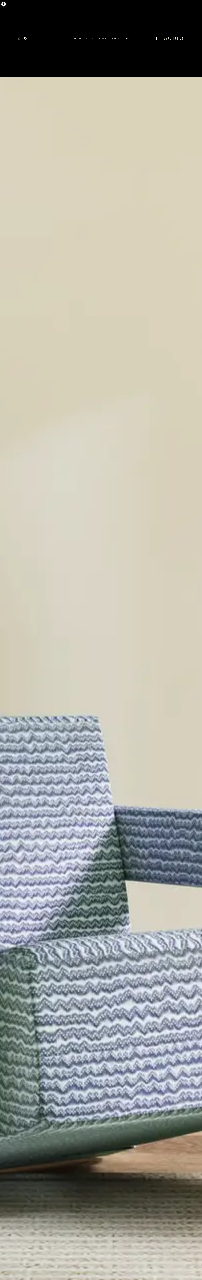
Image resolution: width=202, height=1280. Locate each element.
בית (128, 38)
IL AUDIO (170, 38)
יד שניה (103, 38)
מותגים (117, 38)
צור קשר (77, 38)
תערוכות (90, 38)
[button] (3, 4)
